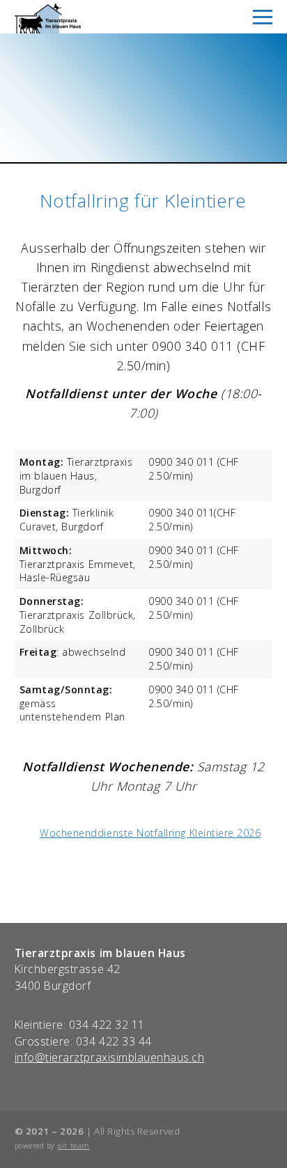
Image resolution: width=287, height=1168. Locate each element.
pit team (73, 1146)
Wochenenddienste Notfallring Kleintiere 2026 (150, 832)
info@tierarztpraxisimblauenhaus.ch (110, 1057)
